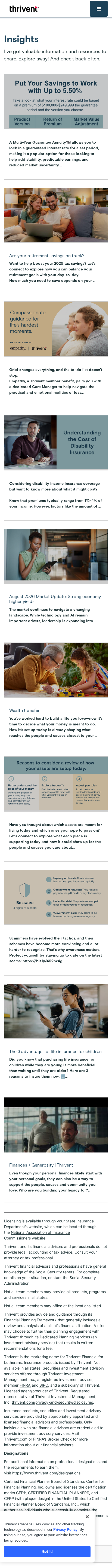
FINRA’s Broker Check (52, 1439)
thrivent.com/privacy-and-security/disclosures (52, 1402)
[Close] (87, 1517)
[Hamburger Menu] (99, 9)
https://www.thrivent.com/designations (46, 1473)
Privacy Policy (65, 1530)
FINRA (25, 1385)
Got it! (47, 1551)
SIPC (43, 1385)
